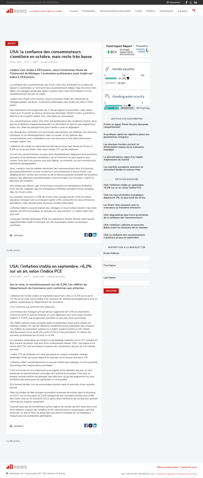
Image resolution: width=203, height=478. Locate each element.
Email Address (111, 253)
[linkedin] (95, 234)
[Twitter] (191, 2)
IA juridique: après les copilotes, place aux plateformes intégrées (126, 135)
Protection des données (187, 474)
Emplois (151, 11)
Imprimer (18, 235)
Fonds (138, 11)
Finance (74, 11)
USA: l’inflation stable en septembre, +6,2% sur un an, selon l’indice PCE (124, 186)
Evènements (166, 11)
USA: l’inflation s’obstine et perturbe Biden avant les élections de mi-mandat (126, 226)
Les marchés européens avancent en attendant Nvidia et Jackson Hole (123, 168)
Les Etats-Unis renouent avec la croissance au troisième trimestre (122, 206)
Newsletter (175, 2)
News (12, 43)
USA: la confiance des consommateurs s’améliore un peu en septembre (124, 236)
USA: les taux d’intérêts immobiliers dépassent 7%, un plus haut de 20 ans (124, 196)
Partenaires (88, 11)
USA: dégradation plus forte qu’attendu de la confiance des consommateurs (126, 216)
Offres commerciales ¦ (168, 467)
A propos (182, 11)
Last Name (110, 277)
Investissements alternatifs (115, 11)
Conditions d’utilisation (166, 474)
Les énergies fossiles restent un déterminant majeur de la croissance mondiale (124, 147)
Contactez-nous (188, 467)
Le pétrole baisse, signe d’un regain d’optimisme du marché (123, 158)
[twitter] (90, 234)
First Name (110, 265)
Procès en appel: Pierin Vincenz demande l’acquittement (126, 125)
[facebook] (86, 234)
